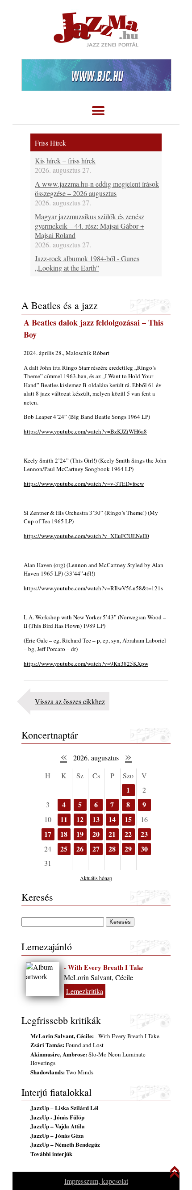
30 (144, 848)
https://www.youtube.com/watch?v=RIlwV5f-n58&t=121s (93, 588)
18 (63, 834)
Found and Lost (67, 1045)
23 (144, 834)
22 (128, 834)
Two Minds (61, 1072)
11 (63, 819)
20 (96, 834)
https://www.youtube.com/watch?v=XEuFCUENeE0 (86, 536)
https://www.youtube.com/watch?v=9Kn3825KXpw (86, 664)
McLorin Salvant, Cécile (98, 977)
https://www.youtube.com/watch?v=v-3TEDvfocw (84, 484)
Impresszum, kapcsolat (96, 1181)
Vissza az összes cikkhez (70, 701)
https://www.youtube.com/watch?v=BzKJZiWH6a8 (85, 431)
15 (128, 819)
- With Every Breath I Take (103, 967)
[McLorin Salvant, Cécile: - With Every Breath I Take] (42, 979)
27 (96, 848)
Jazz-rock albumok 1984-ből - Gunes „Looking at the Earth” (87, 263)
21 (112, 834)
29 (128, 848)
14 (112, 819)
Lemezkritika (84, 991)
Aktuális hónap (96, 877)
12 (79, 819)
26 (79, 848)
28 (112, 848)
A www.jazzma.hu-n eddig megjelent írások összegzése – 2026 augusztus (97, 188)
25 (63, 848)
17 (47, 834)
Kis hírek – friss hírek (65, 160)
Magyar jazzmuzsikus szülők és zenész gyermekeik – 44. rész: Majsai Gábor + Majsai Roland (89, 226)
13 (96, 819)
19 (79, 834)
